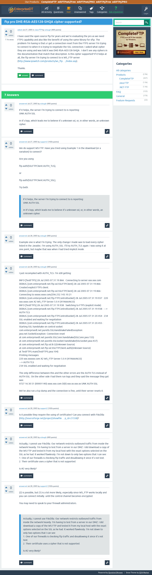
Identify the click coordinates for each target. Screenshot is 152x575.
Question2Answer (115, 573)
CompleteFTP (49, 1)
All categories (123, 70)
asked (20, 30)
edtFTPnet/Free (67, 1)
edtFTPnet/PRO (86, 1)
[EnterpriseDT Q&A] (20, 9)
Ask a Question (116, 12)
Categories (102, 12)
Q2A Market (144, 573)
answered (23, 104)
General (120, 96)
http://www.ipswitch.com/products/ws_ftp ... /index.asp (47, 61)
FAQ (118, 91)
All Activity (46, 12)
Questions (58, 12)
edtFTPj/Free (103, 1)
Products (121, 74)
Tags (91, 12)
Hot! (69, 12)
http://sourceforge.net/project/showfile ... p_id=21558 (48, 418)
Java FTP (38, 30)
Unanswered (80, 12)
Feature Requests (125, 100)
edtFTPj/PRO (119, 1)
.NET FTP (124, 87)
